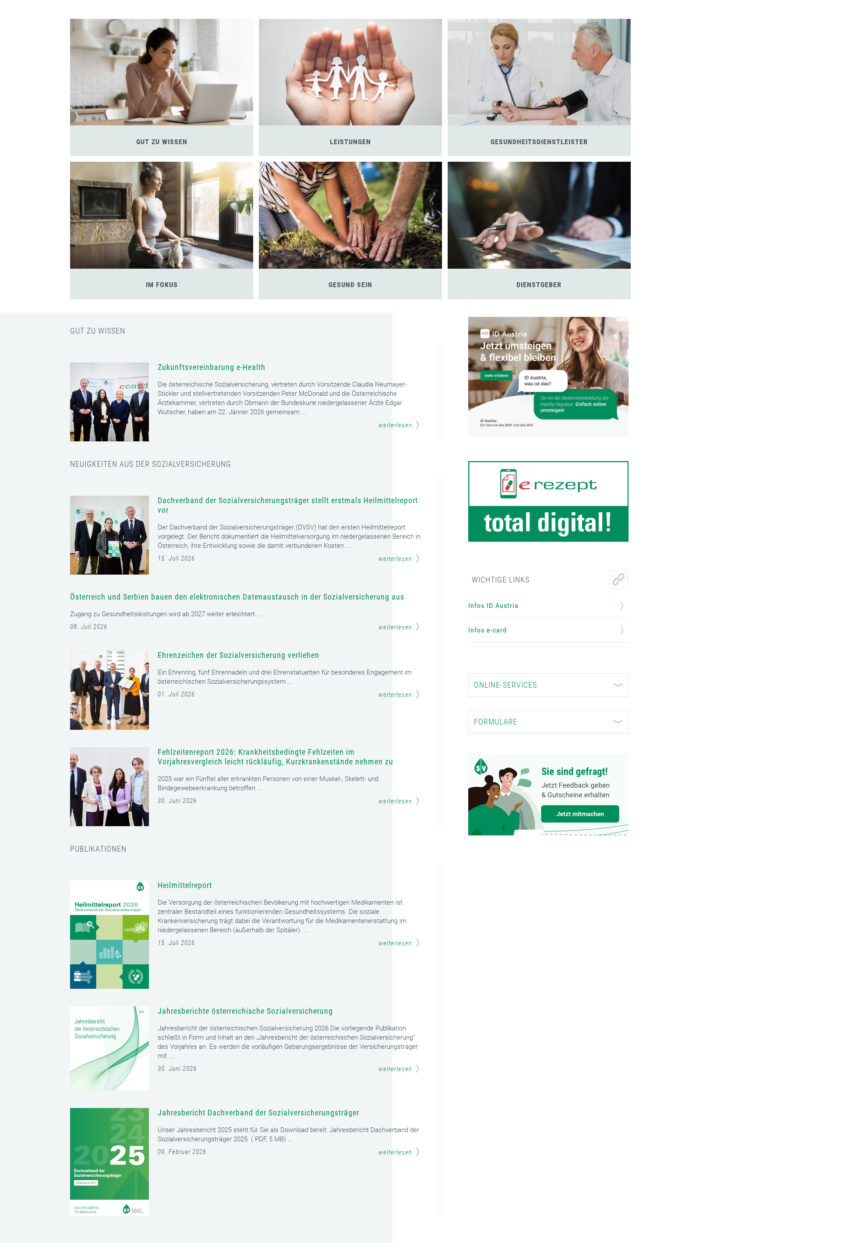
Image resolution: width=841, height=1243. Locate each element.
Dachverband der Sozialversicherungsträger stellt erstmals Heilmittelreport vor (288, 505)
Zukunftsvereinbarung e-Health (211, 367)
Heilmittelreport (185, 885)
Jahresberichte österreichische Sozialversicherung (245, 1011)
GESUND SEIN (350, 285)
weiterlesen (395, 425)
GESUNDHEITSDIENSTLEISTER (539, 142)
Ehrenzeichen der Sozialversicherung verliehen (238, 655)
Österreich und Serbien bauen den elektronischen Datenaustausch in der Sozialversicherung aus (237, 596)
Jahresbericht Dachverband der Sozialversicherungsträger (258, 1112)
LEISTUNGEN (350, 142)
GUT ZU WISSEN (161, 142)
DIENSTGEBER (539, 285)
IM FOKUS (162, 285)
